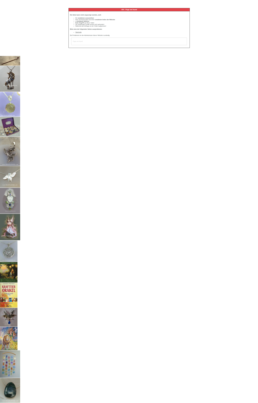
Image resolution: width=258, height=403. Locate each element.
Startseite (78, 32)
